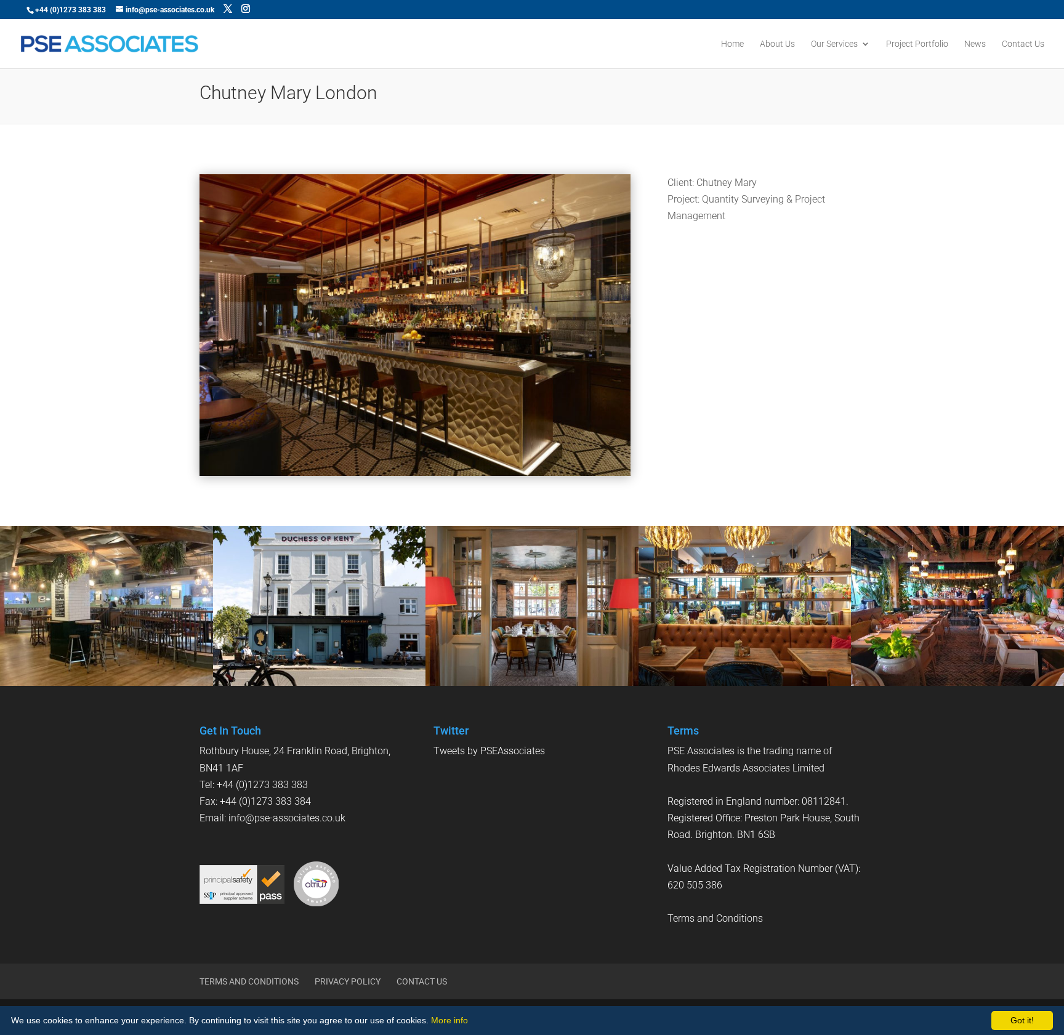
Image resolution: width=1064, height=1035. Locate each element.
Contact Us (1023, 44)
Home (732, 44)
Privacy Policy (348, 981)
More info (449, 1020)
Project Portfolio (917, 44)
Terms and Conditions (715, 918)
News (975, 44)
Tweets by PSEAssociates (489, 751)
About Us (777, 44)
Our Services (834, 44)
